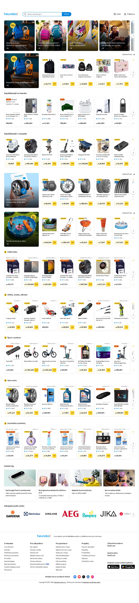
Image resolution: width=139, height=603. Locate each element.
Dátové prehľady (61, 561)
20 (49, 280)
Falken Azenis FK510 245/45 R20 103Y (120, 195)
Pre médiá (7, 558)
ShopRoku (85, 550)
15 (121, 365)
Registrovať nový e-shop (63, 550)
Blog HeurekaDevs (10, 564)
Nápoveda (59, 570)
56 (13, 451)
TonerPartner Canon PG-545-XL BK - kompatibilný (120, 276)
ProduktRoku (86, 553)
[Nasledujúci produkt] (133, 72)
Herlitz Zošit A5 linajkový (101, 76)
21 (121, 238)
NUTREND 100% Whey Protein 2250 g (84, 362)
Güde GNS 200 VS (65, 318)
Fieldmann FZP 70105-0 (121, 318)
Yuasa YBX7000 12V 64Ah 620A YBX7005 (121, 405)
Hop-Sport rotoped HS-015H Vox (67, 362)
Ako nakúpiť (34, 547)
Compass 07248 (10, 318)
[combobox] (42, 14)
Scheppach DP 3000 (84, 155)
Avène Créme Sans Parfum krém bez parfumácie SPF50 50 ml (103, 234)
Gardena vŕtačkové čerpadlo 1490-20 (29, 319)
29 (31, 119)
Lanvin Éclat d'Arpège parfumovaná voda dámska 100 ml (30, 448)
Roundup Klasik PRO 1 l (49, 114)
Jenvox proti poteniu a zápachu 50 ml (13, 448)
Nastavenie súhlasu (36, 558)
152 (67, 280)
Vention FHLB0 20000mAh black (119, 156)
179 (85, 365)
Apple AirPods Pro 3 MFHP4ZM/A (84, 115)
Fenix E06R (9, 361)
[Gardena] (13, 514)
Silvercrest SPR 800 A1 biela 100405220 (12, 156)
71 (121, 119)
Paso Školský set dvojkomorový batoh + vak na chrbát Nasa (85, 76)
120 (103, 119)
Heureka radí (34, 553)
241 (13, 408)
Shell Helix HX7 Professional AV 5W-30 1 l (67, 405)
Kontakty (7, 550)
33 (85, 323)
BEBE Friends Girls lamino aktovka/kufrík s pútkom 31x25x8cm (121, 76)
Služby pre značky (61, 558)
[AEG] (70, 514)
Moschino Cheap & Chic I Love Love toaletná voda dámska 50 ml (49, 448)
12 (13, 365)
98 (49, 451)
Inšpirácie (85, 558)
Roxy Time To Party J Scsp (66, 76)
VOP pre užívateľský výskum (39, 567)
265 (49, 408)
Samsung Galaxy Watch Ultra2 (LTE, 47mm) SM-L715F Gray (31, 156)
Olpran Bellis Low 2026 (31, 361)
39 (67, 408)
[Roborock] (128, 514)
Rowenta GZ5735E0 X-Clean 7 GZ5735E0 (66, 156)
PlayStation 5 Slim (101, 114)
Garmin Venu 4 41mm (102, 276)
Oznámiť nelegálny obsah (12, 567)
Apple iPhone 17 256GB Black (31, 115)
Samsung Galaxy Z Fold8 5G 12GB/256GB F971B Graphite (30, 276)
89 (121, 451)
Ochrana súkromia (35, 561)
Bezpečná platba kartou (37, 564)
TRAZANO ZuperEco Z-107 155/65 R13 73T (103, 195)
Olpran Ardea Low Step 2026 (49, 362)
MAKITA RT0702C (47, 155)
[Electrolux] (32, 514)
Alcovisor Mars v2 (47, 404)
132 (67, 365)
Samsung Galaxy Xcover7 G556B (47, 276)
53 (31, 159)
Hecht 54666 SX (46, 318)
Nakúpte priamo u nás (37, 556)
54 (13, 280)
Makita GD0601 (82, 318)
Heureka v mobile (35, 550)
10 (67, 323)
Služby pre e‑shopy (62, 553)
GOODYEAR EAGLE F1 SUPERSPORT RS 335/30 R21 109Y (85, 195)
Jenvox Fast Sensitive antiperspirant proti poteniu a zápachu (66, 448)
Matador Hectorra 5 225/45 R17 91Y (30, 405)
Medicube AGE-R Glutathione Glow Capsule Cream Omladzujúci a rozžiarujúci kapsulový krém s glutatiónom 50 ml (103, 448)
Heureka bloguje (9, 561)
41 (85, 408)
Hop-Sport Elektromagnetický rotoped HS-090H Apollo (120, 362)
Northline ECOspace (102, 404)
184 (49, 119)
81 (121, 280)
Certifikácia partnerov (88, 556)
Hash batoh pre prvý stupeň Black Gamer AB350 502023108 (48, 76)
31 (121, 159)
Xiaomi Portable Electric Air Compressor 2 (121, 115)
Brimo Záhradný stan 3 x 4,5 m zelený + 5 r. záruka (67, 115)
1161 (31, 451)
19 (31, 280)
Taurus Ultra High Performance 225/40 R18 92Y (66, 195)
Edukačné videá (61, 567)
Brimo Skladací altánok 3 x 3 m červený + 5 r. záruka (13, 115)
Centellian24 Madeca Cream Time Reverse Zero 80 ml (84, 448)
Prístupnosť (8, 570)
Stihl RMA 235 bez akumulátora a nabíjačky (65, 234)
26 (13, 159)
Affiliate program (61, 564)
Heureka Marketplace (62, 556)
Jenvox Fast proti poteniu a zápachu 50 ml (120, 448)
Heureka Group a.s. (60, 582)
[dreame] (51, 514)
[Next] (133, 35)
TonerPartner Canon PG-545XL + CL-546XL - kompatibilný (66, 276)
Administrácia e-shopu (63, 547)
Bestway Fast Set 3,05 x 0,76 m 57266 (121, 234)
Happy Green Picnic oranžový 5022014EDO (84, 234)
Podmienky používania (11, 553)
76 (85, 119)
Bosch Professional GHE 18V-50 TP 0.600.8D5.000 (103, 319)
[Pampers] (89, 514)
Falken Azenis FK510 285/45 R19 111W (48, 195)
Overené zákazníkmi (88, 547)
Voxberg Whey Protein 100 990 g (102, 362)
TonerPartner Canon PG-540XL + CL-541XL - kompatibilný (12, 276)
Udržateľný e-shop (88, 561)
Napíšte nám (111, 546)
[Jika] (108, 514)
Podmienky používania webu (91, 582)
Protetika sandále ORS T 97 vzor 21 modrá (103, 156)
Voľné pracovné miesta (11, 556)
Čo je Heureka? (9, 547)
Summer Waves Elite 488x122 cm (48, 234)
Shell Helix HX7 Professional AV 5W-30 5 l (85, 405)
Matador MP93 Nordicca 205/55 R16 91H (12, 405)
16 (49, 159)
